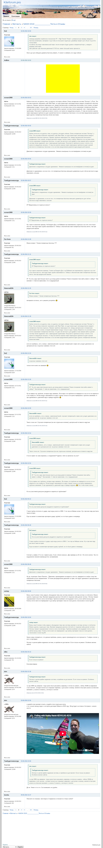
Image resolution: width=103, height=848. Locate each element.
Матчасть (16, 24)
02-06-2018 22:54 (26, 433)
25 (31, 27)
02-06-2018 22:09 (26, 408)
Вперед (36, 27)
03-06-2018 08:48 (26, 564)
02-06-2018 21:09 (26, 239)
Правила (6, 16)
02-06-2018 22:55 (26, 463)
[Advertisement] (63, 78)
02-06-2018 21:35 (26, 288)
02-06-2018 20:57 (26, 180)
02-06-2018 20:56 (26, 159)
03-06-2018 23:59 (26, 761)
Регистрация (16, 16)
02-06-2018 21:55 (26, 353)
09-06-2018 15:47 (26, 795)
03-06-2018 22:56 (26, 700)
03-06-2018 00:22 (26, 499)
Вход (13, 20)
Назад (11, 27)
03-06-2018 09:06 (26, 591)
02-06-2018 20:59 (26, 212)
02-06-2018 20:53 (26, 97)
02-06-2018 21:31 (26, 254)
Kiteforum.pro (12, 2)
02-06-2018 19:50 (26, 31)
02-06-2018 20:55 (26, 125)
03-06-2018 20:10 (26, 652)
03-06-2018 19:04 (26, 617)
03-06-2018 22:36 (26, 671)
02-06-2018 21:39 (26, 316)
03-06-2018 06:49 (26, 525)
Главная (6, 24)
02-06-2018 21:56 (26, 379)
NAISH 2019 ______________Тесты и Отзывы (44, 24)
